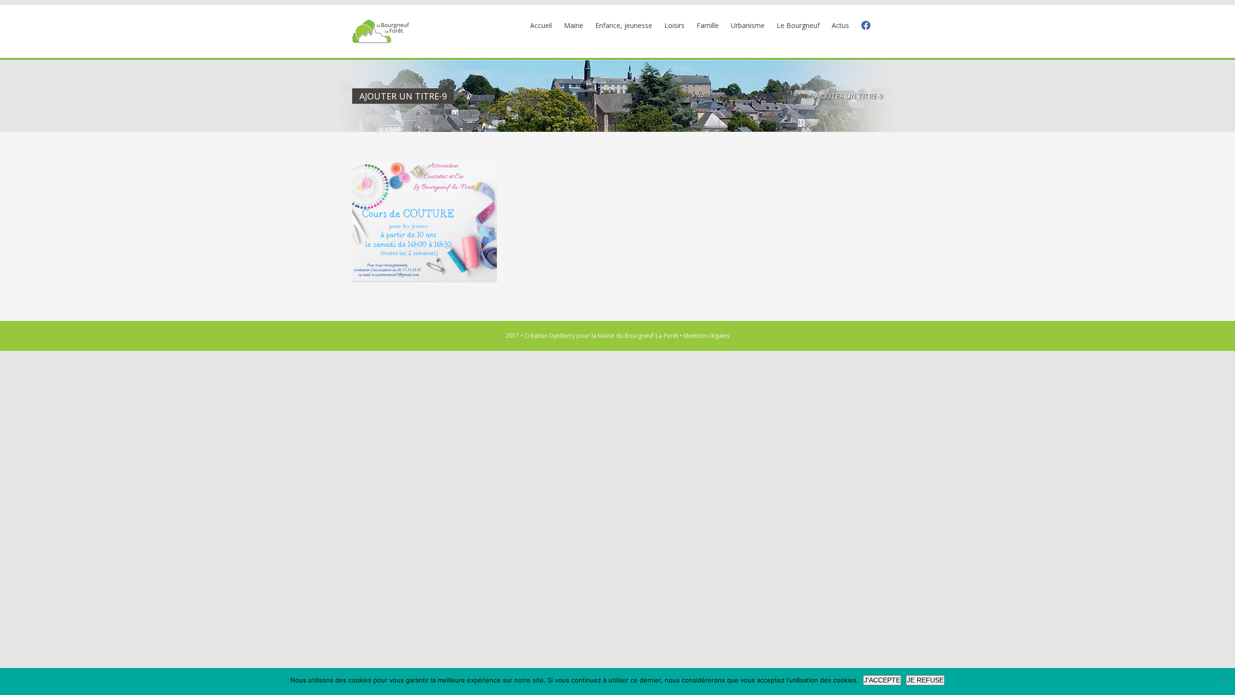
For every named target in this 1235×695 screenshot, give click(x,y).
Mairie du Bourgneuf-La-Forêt (638, 336)
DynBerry (562, 336)
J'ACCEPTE (882, 680)
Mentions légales (706, 336)
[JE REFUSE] (1223, 681)
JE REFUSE (925, 680)
